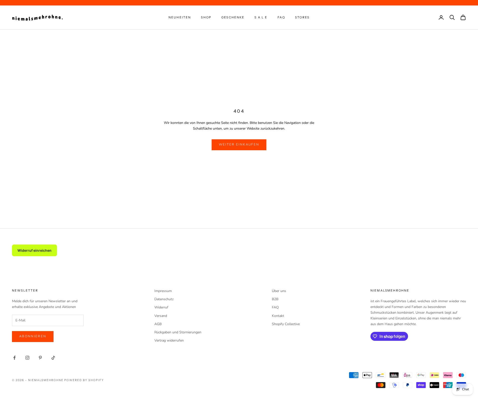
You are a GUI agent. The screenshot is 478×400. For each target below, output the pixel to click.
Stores (302, 17)
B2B (275, 299)
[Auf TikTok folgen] (53, 357)
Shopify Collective (286, 324)
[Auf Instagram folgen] (27, 357)
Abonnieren (32, 336)
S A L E (260, 17)
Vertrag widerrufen (169, 340)
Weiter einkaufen (239, 144)
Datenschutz (164, 299)
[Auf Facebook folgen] (14, 357)
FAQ (281, 17)
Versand (160, 315)
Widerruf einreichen (34, 250)
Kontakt (278, 315)
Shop (206, 17)
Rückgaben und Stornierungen (177, 332)
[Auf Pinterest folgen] (40, 357)
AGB (158, 324)
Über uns (279, 291)
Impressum (163, 291)
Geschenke (232, 17)
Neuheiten (180, 17)
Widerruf (161, 307)
